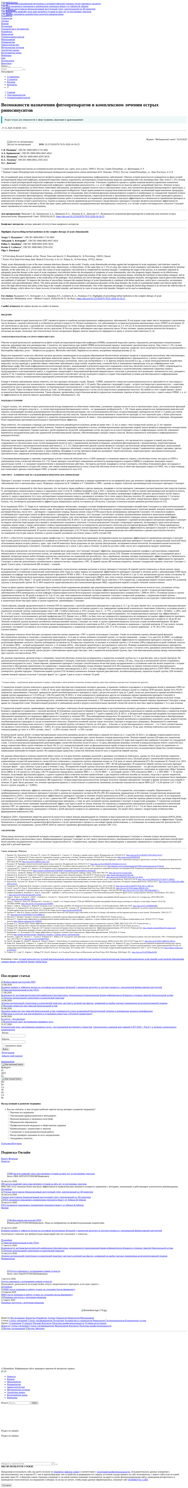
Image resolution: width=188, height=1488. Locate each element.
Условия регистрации (95, 1323)
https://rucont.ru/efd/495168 (72, 910)
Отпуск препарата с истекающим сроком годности (26, 1281)
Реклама (11, 82)
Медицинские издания (12, 47)
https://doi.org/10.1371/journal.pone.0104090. (37, 904)
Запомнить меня (13, 1045)
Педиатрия (6, 26)
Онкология (6, 18)
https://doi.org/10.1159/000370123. (37, 939)
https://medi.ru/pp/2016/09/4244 (129, 857)
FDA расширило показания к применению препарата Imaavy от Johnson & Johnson (47, 6)
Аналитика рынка (10, 50)
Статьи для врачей (18, 1320)
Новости (5, 1161)
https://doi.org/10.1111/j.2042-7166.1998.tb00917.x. (141, 890)
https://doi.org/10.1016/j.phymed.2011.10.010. (25, 895)
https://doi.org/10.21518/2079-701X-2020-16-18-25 (80, 216)
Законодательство (10, 45)
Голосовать (6, 1143)
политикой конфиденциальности (113, 1471)
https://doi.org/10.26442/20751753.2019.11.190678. (156, 879)
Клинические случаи (135, 1320)
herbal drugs (41, 961)
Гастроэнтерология (115, 1320)
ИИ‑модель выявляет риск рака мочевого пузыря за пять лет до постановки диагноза (48, 11)
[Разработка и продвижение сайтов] (2, 1371)
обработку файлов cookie (66, 1471)
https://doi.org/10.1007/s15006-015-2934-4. (160, 941)
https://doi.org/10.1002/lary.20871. (23, 899)
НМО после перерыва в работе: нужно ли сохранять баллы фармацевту (37, 1294)
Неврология (7, 34)
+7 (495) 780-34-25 (87, 1346)
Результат (17, 1143)
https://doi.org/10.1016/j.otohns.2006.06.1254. (132, 888)
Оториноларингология (12, 37)
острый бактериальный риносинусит (59, 959)
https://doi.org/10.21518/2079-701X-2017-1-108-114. (135, 886)
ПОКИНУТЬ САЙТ (138, 1479)
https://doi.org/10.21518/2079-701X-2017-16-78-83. (124, 877)
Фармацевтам (8, 42)
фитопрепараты (136, 959)
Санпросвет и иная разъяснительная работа (32, 1132)
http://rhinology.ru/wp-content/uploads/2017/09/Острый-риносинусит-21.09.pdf (136, 866)
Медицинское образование (23, 1122)
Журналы (13, 1158)
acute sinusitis (150, 959)
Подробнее (6, 1189)
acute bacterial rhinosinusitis (170, 959)
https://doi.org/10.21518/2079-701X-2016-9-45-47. (144, 855)
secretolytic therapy (26, 961)
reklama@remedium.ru (126, 1346)
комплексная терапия (89, 959)
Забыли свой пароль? (12, 1056)
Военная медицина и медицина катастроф (31, 1119)
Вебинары (6, 55)
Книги (4, 1158)
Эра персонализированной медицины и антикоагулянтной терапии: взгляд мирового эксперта (53, 3)
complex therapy (9, 961)
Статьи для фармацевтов (40, 1320)
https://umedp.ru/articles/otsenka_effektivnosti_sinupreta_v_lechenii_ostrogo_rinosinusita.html (46, 935)
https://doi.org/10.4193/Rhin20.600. (144, 952)
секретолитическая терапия (114, 959)
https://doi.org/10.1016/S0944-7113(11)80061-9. (28, 915)
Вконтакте (6, 63)
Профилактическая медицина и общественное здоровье (38, 1125)
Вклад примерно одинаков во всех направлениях (35, 1135)
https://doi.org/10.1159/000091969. (145, 906)
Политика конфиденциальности (68, 1323)
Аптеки (5, 21)
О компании (13, 76)
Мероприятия (8, 39)
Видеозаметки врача (11, 52)
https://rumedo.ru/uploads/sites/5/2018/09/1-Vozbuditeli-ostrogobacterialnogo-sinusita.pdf (64, 871)
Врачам (5, 23)
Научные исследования (22, 1112)
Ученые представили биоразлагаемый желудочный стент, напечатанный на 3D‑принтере (50, 9)
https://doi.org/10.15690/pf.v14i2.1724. (35, 862)
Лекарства (30, 1318)
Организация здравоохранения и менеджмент (33, 1115)
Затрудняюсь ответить (21, 1138)
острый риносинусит (29, 959)
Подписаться (7, 60)
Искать (4, 1403)
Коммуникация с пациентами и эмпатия (30, 1128)
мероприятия (7, 1061)
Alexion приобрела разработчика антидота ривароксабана (35, 14)
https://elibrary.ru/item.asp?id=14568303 (28, 921)
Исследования (17, 1318)
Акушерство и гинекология (78, 1320)
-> (124, 917)
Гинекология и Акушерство (15, 29)
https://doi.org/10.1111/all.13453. (120, 873)
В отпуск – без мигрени (13, 1019)
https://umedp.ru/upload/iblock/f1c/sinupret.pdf (159, 928)
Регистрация (8, 1052)
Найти (34, 1403)
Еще (3, 58)
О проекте (12, 79)
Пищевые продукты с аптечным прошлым (22, 1302)
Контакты (12, 84)
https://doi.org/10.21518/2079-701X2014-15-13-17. (108, 864)
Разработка (6, 31)
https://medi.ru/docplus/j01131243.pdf (120, 875)
